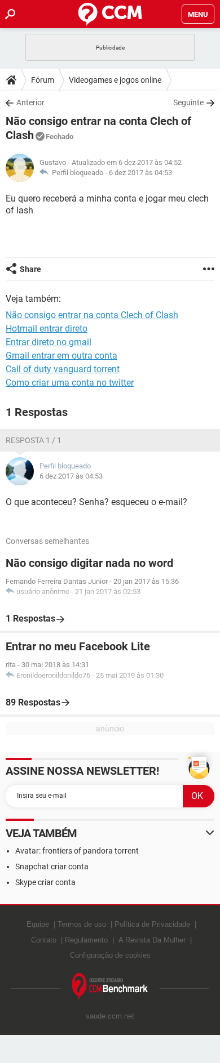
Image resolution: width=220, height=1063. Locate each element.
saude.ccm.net (110, 1016)
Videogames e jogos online (115, 79)
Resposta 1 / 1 (33, 440)
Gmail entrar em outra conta (61, 355)
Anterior (30, 102)
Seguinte (188, 102)
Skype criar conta (45, 882)
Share (30, 269)
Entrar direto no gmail (48, 342)
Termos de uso (82, 924)
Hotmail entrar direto (46, 328)
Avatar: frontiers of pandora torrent (77, 850)
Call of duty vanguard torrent (63, 369)
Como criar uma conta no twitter (70, 382)
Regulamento (86, 940)
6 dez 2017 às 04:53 (140, 172)
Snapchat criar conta (52, 866)
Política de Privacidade (152, 924)
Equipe (38, 924)
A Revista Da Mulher (152, 940)
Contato (43, 940)
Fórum (42, 79)
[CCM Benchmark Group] (110, 987)
